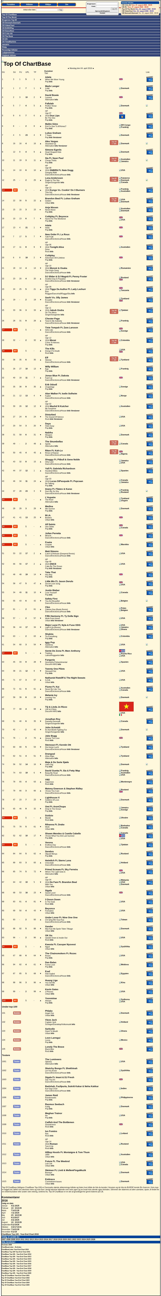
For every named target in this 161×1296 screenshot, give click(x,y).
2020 (65, 1239)
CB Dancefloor (8, 31)
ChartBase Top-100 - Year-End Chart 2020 (16, 1273)
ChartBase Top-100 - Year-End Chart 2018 (16, 1268)
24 (18, 1227)
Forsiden (11, 4)
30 (20, 1215)
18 (16, 1206)
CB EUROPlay (8, 28)
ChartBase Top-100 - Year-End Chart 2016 (20, 1234)
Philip (4, 47)
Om (66, 4)
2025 (88, 1239)
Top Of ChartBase (9, 14)
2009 (13, 1239)
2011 (22, 1239)
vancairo (5, 44)
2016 (46, 1239)
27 (18, 1218)
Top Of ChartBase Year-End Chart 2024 (15, 1282)
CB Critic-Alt (126, 5)
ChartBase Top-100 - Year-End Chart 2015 (16, 1261)
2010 (18, 1239)
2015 (41, 1239)
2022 (74, 1239)
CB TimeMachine (9, 42)
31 (20, 1227)
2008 (8, 1239)
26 (18, 1225)
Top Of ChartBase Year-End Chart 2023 (15, 1280)
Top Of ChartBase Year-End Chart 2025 (15, 1285)
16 (16, 1215)
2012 (27, 1239)
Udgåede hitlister (9, 55)
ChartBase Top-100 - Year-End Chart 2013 (16, 1256)
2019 (60, 1239)
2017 (51, 1239)
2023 (79, 1239)
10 (13, 1227)
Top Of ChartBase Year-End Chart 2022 (15, 1278)
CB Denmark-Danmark (130, 13)
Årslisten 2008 (7, 1245)
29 (20, 1208)
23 (18, 1215)
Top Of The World (128, 9)
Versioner (57, 137)
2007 (4, 1239)
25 (18, 1206)
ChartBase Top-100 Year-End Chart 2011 (16, 1252)
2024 (84, 1239)
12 (13, 1225)
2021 (69, 1239)
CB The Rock (7, 36)
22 (18, 1208)
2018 (55, 1239)
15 (16, 1208)
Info (50, 82)
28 (18, 1210)
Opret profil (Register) (102, 11)
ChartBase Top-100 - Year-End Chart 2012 (16, 1254)
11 (13, 1206)
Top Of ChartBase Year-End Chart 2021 (15, 1275)
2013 (32, 1239)
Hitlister (29, 4)
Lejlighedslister (8, 53)
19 (16, 1225)
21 (16, 1210)
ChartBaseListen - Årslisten (11, 1247)
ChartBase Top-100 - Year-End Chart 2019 (16, 1271)
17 (16, 1227)
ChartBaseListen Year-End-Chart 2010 (15, 1249)
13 (13, 1218)
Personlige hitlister (10, 50)
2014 (36, 1239)
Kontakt (102, 13)
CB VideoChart (127, 11)
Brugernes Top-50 (9, 20)
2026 (93, 1239)
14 (13, 1210)
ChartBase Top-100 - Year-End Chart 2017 (16, 1266)
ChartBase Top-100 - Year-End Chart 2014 (16, 1259)
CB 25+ (124, 7)
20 (16, 1218)
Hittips (48, 4)
